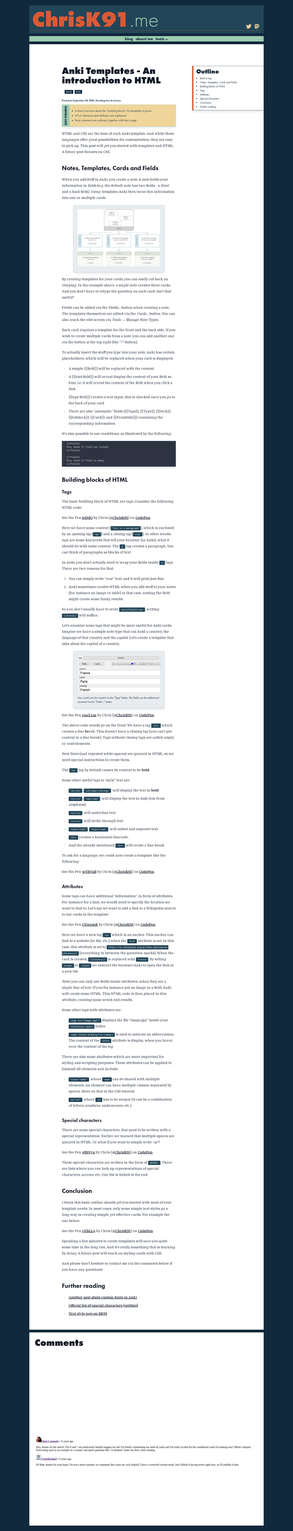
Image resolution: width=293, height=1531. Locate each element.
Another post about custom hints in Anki (103, 1297)
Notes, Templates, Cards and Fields (218, 82)
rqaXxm (89, 715)
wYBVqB (89, 872)
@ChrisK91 (119, 518)
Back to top (205, 78)
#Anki (69, 92)
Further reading (208, 106)
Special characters (209, 98)
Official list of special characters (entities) (103, 1305)
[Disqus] (146, 1391)
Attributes (204, 94)
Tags (202, 90)
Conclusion (205, 102)
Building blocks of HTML (212, 86)
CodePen (142, 518)
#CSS (78, 92)
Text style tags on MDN (88, 1314)
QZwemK (90, 925)
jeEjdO (87, 518)
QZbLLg (88, 1231)
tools (160, 38)
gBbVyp (88, 1152)
